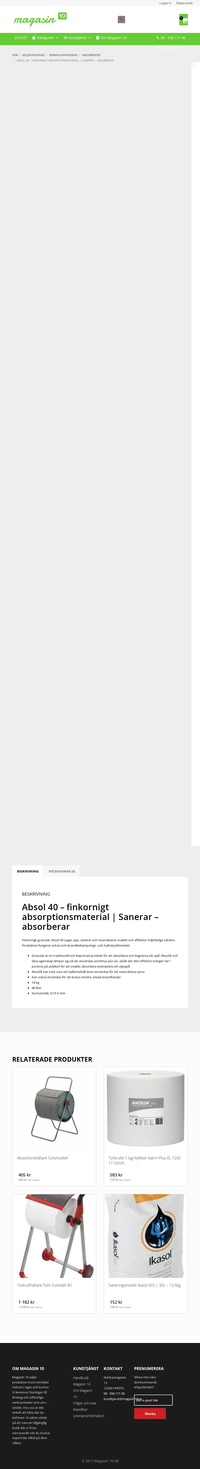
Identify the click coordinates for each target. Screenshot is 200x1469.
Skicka (150, 1414)
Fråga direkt (170, 47)
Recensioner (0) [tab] (62, 871)
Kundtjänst (78, 37)
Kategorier (45, 37)
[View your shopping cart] (183, 19)
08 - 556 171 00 (173, 37)
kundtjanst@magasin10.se (123, 1399)
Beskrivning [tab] (28, 871)
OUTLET (21, 37)
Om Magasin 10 (113, 37)
